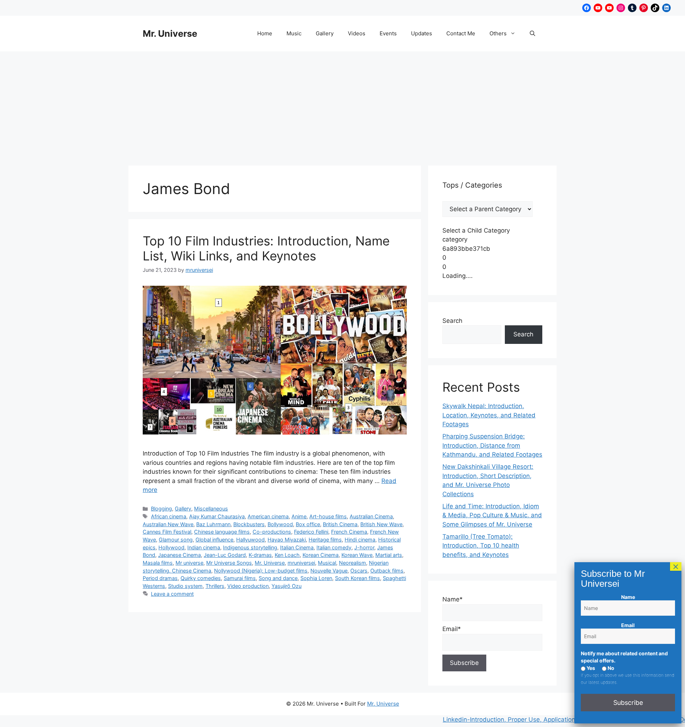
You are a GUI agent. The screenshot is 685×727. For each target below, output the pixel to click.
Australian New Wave (168, 524)
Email (628, 625)
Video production (248, 586)
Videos (356, 33)
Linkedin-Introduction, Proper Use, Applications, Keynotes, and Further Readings (540, 719)
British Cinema (340, 524)
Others (498, 33)
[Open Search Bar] (532, 33)
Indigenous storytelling (250, 547)
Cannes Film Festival (167, 532)
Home (264, 33)
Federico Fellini (311, 532)
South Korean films (357, 578)
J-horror (364, 547)
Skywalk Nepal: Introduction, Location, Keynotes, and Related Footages (489, 415)
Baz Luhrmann (213, 524)
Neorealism (352, 563)
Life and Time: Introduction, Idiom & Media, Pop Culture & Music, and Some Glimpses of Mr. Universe (492, 515)
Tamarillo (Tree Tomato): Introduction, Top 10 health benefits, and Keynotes (480, 545)
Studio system (185, 586)
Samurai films (240, 578)
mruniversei (301, 563)
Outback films (387, 571)
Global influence (214, 540)
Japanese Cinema (179, 555)
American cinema (268, 516)
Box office (308, 524)
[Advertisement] (342, 105)
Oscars (358, 571)
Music (293, 33)
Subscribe (628, 702)
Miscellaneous (211, 508)
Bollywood (280, 524)
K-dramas (260, 555)
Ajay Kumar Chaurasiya (217, 516)
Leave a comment (172, 594)
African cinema (168, 516)
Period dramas (160, 578)
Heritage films (325, 540)
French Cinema (349, 532)
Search (452, 320)
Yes (590, 668)
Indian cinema (203, 547)
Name (628, 597)
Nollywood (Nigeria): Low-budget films (261, 571)
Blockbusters (249, 524)
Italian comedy (333, 547)
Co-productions (272, 532)
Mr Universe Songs (229, 563)
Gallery (325, 33)
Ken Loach (287, 555)
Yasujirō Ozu (286, 586)
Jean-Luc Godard (225, 555)
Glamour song (176, 540)
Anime (298, 516)
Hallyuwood (250, 540)
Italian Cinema (297, 547)
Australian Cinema (371, 516)
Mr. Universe (170, 33)
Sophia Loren (316, 578)
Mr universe (189, 563)
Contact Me (460, 33)
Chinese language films (222, 532)
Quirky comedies (201, 578)
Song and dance (278, 578)
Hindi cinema (360, 540)
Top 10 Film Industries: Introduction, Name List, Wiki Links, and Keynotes (266, 248)
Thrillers (215, 586)
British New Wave (381, 524)
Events (388, 33)
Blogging (161, 508)
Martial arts (388, 555)
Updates (421, 33)
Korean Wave (356, 555)
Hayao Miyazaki (287, 540)
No (610, 668)
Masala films (158, 563)
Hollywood (171, 547)
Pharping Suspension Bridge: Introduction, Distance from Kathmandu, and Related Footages (492, 445)
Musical (327, 563)
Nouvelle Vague (328, 571)
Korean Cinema (321, 555)
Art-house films (328, 516)
